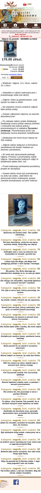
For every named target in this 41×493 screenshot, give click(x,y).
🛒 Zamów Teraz (16, 77)
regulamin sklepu (15, 74)
